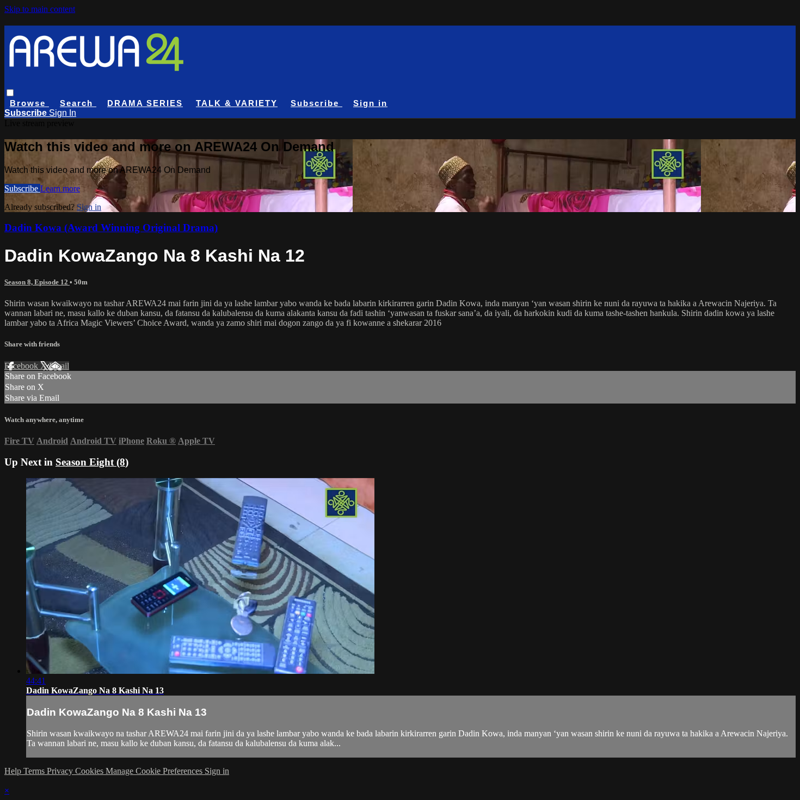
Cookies (90, 771)
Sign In (62, 112)
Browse (29, 103)
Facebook (22, 365)
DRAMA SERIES (145, 103)
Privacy (61, 771)
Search (78, 103)
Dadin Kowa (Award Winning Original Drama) (111, 227)
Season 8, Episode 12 (37, 282)
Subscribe (22, 188)
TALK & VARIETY (237, 103)
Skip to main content (39, 9)
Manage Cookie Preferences (155, 771)
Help (13, 771)
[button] (10, 92)
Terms (35, 771)
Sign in (370, 103)
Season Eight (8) (92, 462)
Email (59, 365)
